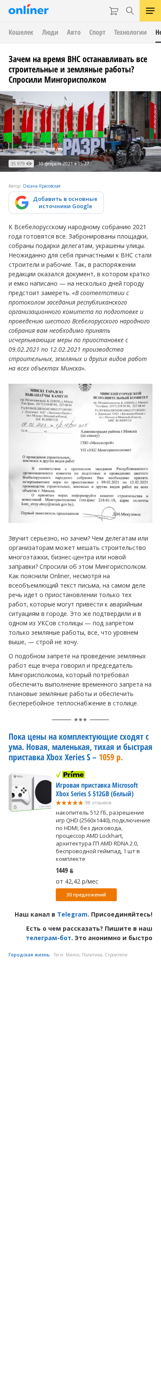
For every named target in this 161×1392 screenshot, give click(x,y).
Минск (72, 955)
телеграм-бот (48, 938)
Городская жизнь (29, 955)
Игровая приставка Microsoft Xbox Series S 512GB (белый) (97, 789)
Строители (116, 955)
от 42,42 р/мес (77, 881)
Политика (92, 955)
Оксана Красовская (42, 186)
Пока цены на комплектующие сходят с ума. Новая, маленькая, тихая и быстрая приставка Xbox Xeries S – (80, 747)
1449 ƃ (64, 870)
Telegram (72, 914)
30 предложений (86, 895)
